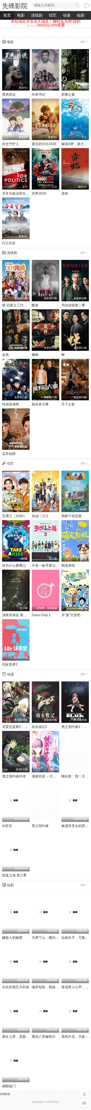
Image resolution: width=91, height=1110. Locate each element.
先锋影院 (15, 5)
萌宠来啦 (68, 565)
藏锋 (35, 355)
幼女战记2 (39, 727)
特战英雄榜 (10, 404)
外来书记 (38, 94)
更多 (82, 41)
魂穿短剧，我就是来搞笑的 (52, 987)
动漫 (66, 15)
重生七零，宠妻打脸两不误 (22, 1036)
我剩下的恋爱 (71, 516)
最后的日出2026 (44, 144)
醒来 (35, 305)
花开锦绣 (9, 454)
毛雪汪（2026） (14, 516)
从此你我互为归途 (15, 987)
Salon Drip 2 (41, 615)
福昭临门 (9, 1086)
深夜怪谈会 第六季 (16, 615)
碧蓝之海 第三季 (14, 875)
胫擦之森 (68, 94)
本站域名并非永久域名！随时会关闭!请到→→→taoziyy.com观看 (45, 23)
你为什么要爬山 (14, 565)
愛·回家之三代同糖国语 (19, 305)
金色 (5, 355)
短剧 (80, 15)
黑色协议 (9, 94)
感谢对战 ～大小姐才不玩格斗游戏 (57, 776)
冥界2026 (39, 193)
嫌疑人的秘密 (12, 937)
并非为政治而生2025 (17, 193)
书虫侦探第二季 (73, 305)
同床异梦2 (10, 664)
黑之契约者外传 (14, 776)
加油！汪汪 (40, 516)
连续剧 (37, 15)
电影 (21, 15)
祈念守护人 (10, 144)
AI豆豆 (7, 826)
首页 (7, 15)
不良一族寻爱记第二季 (49, 565)
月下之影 (68, 404)
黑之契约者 (40, 826)
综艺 (53, 15)
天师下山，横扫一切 (47, 937)
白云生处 (9, 243)
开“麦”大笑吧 (70, 615)
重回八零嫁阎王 (43, 1036)
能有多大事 (40, 404)
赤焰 (64, 193)
